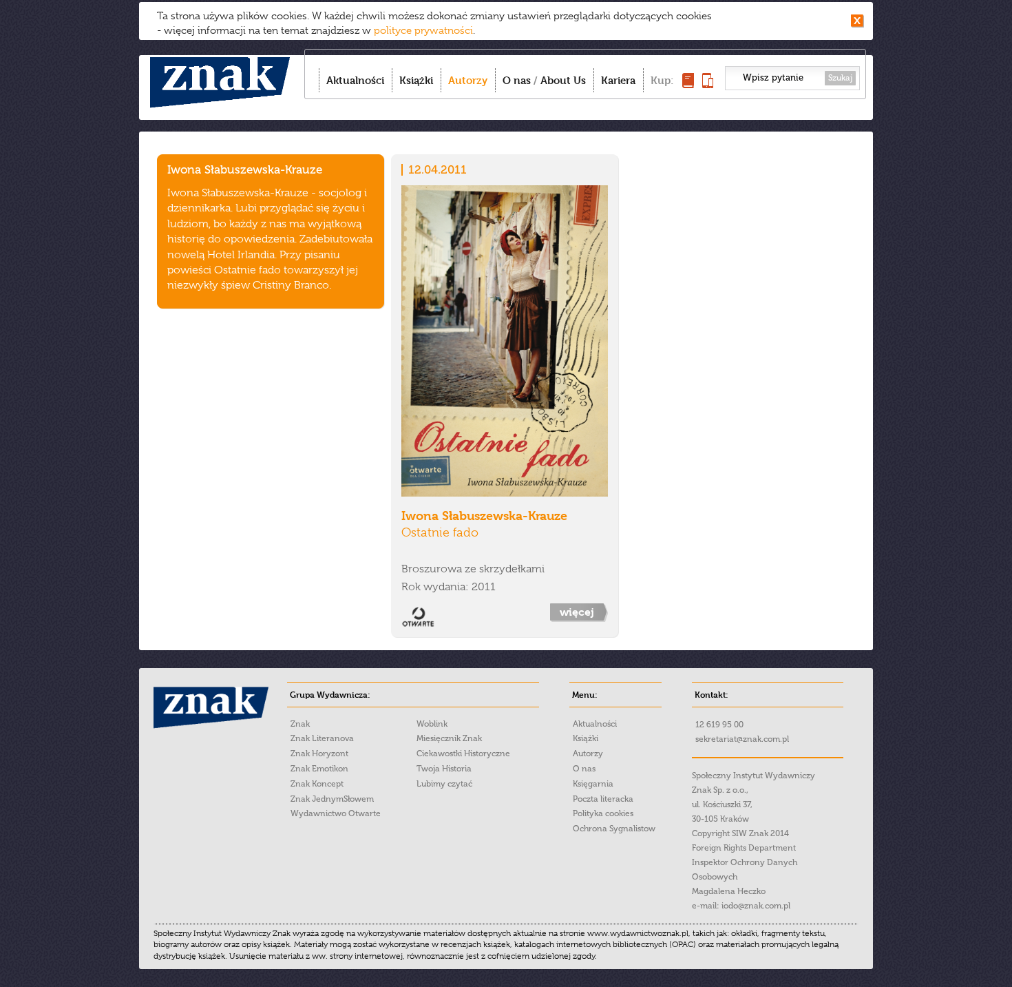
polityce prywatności (423, 30)
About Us (563, 80)
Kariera (618, 80)
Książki (416, 80)
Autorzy (467, 80)
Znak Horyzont (319, 753)
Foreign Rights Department (744, 848)
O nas (517, 80)
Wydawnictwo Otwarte (336, 813)
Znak (300, 724)
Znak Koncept (317, 784)
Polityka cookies (603, 813)
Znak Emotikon (319, 768)
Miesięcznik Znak (449, 738)
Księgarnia (593, 784)
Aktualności (355, 80)
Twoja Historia (444, 768)
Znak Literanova (322, 738)
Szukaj (840, 78)
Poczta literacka (603, 799)
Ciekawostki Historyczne (463, 753)
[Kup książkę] (688, 84)
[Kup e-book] (707, 84)
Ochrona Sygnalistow (614, 828)
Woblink (432, 724)
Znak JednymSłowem (332, 799)
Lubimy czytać (444, 784)
